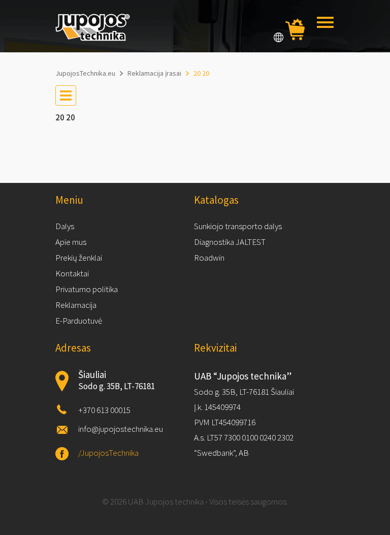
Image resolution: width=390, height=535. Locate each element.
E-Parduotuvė (78, 320)
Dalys (64, 226)
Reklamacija (75, 304)
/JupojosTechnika (108, 452)
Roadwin (209, 257)
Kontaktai (72, 273)
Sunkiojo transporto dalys (238, 226)
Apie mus (70, 241)
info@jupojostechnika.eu (120, 428)
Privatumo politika (86, 289)
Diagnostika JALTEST (230, 241)
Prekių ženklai (78, 257)
